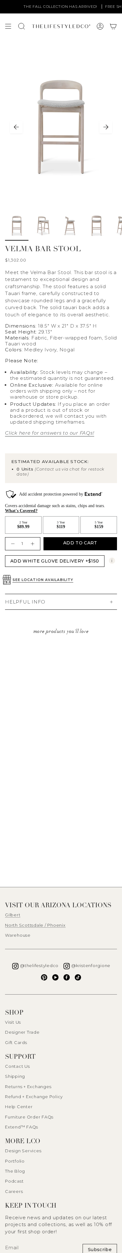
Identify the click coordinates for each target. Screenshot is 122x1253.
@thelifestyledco (39, 965)
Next (105, 127)
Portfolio (15, 1161)
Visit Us (13, 1022)
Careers (14, 1191)
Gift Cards (16, 1042)
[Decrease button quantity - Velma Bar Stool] (12, 543)
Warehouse (18, 935)
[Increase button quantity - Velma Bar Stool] (33, 543)
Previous (16, 127)
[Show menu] (8, 26)
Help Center (19, 1106)
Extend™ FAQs (21, 1126)
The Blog (15, 1171)
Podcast (14, 1181)
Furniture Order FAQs (29, 1116)
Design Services (23, 1150)
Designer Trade (22, 1032)
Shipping (15, 1076)
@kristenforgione (90, 965)
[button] (113, 26)
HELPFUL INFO (25, 602)
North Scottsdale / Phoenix (35, 925)
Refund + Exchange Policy (34, 1096)
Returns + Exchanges (28, 1086)
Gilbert (12, 914)
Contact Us (17, 1066)
